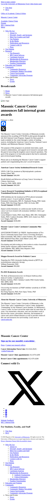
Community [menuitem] (9, 67)
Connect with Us (16, 459)
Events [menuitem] (12, 81)
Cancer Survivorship (17, 491)
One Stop (8, 8)
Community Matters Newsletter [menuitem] (21, 71)
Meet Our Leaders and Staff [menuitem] (19, 37)
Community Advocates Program (21, 493)
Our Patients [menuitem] (9, 49)
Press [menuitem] (12, 47)
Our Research (15, 467)
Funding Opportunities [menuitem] (18, 63)
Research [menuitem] (8, 51)
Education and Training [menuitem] (13, 65)
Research (8, 465)
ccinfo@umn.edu (7, 351)
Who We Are (10, 445)
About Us (13, 447)
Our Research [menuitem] (15, 53)
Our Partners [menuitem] (14, 39)
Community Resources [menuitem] (18, 69)
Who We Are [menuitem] (10, 31)
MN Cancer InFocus (17, 469)
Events (12, 499)
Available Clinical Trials (9, 21)
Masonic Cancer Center (9, 17)
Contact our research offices (15, 345)
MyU (7, 10)
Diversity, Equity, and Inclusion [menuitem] (21, 35)
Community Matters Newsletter (21, 489)
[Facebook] (24, 123)
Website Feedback (7, 420)
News (7, 93)
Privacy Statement (6, 441)
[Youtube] (6, 417)
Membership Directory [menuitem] (18, 61)
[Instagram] (6, 412)
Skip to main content (8, 2)
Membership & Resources (19, 473)
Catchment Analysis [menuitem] (17, 57)
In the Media (14, 455)
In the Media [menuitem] (14, 41)
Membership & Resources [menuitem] (19, 59)
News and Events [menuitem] (11, 77)
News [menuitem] (12, 79)
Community (9, 485)
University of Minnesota (22, 437)
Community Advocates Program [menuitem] (21, 75)
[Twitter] (26, 408)
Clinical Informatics (21, 477)
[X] (24, 128)
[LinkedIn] (6, 410)
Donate (3, 23)
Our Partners (14, 453)
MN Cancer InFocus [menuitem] (17, 55)
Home (7, 91)
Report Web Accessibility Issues (21, 441)
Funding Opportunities (18, 481)
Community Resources (18, 487)
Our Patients (9, 463)
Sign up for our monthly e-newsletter (18, 341)
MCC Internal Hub (7, 25)
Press (3, 345)
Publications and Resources (19, 457)
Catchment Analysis (17, 471)
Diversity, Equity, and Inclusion (21, 449)
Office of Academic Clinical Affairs (13, 13)
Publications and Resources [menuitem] (19, 43)
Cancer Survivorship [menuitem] (17, 73)
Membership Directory (18, 479)
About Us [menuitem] (13, 33)
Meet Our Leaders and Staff (19, 451)
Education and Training (13, 483)
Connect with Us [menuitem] (16, 45)
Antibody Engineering (22, 475)
